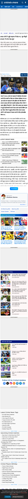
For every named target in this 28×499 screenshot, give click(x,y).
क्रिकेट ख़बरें (7, 6)
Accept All (8, 496)
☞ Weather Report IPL (6, 428)
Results (25, 488)
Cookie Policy (15, 494)
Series (14, 488)
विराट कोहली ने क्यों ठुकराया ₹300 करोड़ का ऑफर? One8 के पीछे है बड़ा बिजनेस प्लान (19, 311)
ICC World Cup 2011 (5, 209)
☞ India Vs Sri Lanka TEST (7, 438)
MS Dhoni (13, 211)
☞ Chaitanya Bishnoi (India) (7, 473)
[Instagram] (10, 383)
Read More (14, 188)
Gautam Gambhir (5, 211)
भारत (13, 6)
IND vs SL (11, 33)
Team (10, 488)
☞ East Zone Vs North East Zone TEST (10, 435)
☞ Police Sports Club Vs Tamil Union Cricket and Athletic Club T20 (12, 455)
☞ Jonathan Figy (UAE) (6, 478)
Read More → (23, 204)
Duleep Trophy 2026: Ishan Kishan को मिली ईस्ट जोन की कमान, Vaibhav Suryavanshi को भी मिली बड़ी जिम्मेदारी (20, 229)
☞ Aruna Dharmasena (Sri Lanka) (9, 476)
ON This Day (19, 488)
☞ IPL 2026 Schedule (6, 427)
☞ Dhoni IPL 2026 (5, 425)
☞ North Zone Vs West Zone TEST (9, 437)
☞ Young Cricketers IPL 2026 (8, 420)
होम (1, 6)
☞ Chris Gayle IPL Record (7, 418)
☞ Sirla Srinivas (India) (6, 469)
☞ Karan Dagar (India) (6, 480)
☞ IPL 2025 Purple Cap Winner (8, 423)
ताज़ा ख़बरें (5, 33)
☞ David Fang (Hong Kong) (7, 482)
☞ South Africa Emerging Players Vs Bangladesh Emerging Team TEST (12, 441)
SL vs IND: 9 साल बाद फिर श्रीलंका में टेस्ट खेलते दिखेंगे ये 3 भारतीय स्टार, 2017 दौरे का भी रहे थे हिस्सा (19, 290)
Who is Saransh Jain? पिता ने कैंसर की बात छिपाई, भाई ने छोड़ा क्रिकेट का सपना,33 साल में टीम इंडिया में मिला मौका (19, 297)
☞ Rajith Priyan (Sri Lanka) (7, 468)
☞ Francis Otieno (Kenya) (7, 466)
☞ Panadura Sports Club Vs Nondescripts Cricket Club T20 (14, 452)
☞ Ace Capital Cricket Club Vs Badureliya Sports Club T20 (13, 458)
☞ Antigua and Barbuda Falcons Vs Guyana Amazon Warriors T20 (13, 446)
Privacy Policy (24, 492)
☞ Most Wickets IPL (6, 416)
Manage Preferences (17, 496)
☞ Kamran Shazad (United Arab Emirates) (11, 471)
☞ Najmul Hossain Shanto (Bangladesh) (10, 475)
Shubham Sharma (5, 74)
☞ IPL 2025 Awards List (6, 421)
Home (3, 488)
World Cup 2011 (15, 209)
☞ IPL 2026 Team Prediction (7, 414)
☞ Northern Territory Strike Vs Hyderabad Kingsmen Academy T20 (13, 449)
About (7, 488)
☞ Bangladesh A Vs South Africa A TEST (10, 443)
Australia (19, 6)
